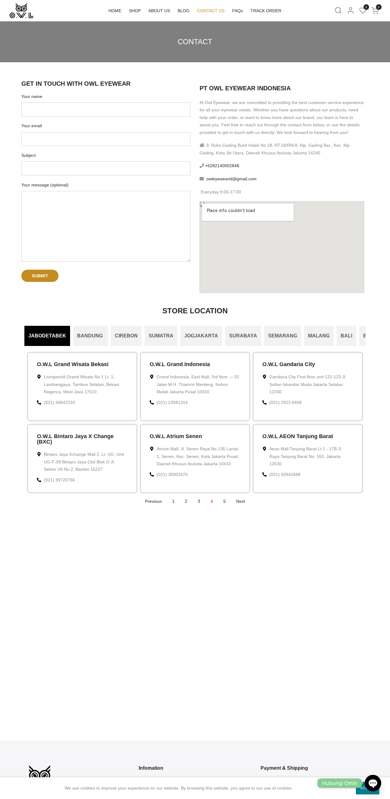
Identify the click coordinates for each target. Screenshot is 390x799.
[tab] (47, 336)
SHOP (135, 10)
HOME (114, 10)
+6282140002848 (221, 165)
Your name (31, 96)
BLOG (184, 10)
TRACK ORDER (265, 10)
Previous (153, 501)
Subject (28, 155)
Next (240, 501)
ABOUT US (159, 10)
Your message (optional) (45, 184)
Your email (31, 125)
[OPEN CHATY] (373, 783)
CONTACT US (211, 10)
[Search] (338, 10)
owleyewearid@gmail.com (231, 178)
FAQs (237, 10)
